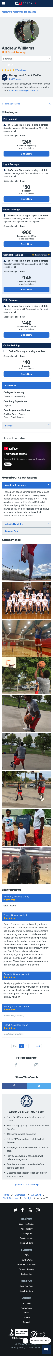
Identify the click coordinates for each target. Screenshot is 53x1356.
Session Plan (11, 531)
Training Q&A (27, 1233)
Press (26, 1312)
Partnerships (26, 1308)
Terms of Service (34, 1347)
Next (38, 1046)
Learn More (15, 78)
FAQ (27, 1255)
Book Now (26, 153)
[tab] (26, 385)
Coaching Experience (15, 485)
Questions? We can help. (26, 1184)
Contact (26, 1322)
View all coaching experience (23, 90)
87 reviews (20, 70)
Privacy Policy (18, 1347)
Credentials (10, 385)
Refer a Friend (26, 1242)
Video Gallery (26, 1228)
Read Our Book (26, 1286)
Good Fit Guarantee (26, 1264)
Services (9, 425)
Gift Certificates (26, 1238)
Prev (15, 1046)
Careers (26, 1317)
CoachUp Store (26, 1290)
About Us (26, 1303)
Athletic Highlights (14, 524)
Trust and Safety (26, 1269)
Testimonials (26, 1273)
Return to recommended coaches (19, 11)
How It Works (27, 1259)
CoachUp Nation (26, 1224)
